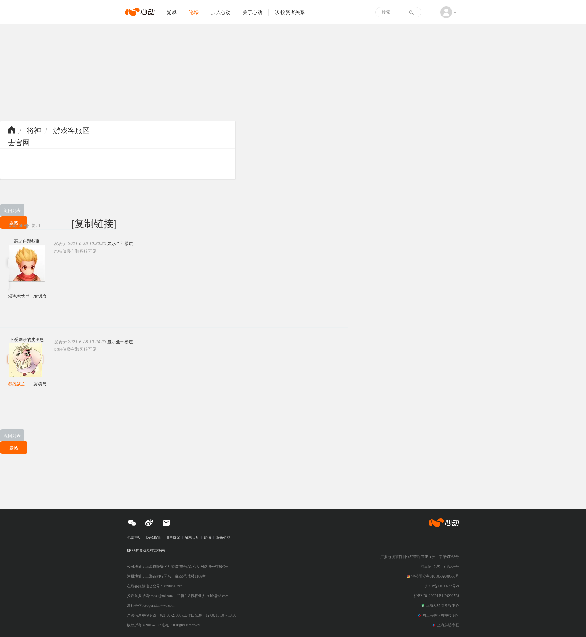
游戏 (172, 12)
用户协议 (172, 537)
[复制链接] (94, 223)
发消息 (39, 296)
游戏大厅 (192, 537)
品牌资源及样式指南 (148, 550)
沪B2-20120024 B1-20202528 (436, 596)
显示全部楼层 (120, 243)
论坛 (194, 12)
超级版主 (16, 383)
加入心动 (220, 12)
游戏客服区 (71, 129)
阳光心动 (223, 537)
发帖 (13, 447)
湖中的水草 (18, 296)
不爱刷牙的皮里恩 (27, 339)
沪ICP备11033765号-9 (442, 586)
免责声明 (134, 537)
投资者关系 (292, 12)
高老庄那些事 (27, 241)
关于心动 (252, 12)
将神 (34, 129)
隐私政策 (153, 537)
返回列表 (12, 210)
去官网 (19, 142)
